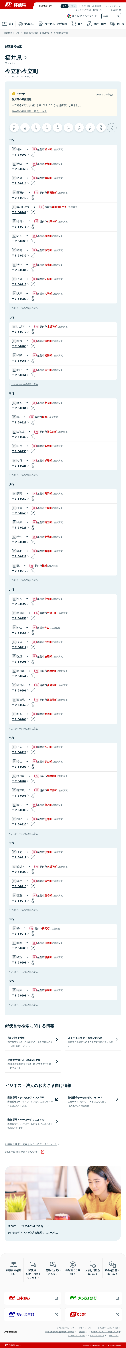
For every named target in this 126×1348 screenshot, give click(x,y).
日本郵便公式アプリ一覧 (76, 1335)
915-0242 (20, 198)
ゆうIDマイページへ (83, 15)
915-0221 (20, 466)
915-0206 (20, 767)
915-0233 (20, 241)
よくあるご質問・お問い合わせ (91, 9)
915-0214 (20, 183)
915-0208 (20, 995)
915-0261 (20, 361)
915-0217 (20, 857)
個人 (65, 6)
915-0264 (20, 719)
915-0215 (20, 934)
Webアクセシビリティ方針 (109, 1328)
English (114, 9)
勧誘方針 (82, 1332)
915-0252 (20, 705)
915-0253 (20, 618)
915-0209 (20, 810)
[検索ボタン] (119, 16)
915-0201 (20, 690)
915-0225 (20, 824)
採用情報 (96, 6)
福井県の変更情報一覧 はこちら (29, 111)
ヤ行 (90, 127)
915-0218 (20, 284)
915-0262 (20, 499)
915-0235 (20, 255)
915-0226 (20, 872)
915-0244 (20, 676)
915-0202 (20, 154)
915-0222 (20, 556)
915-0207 (20, 781)
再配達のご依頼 (72, 1272)
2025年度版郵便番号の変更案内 (22, 1151)
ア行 (14, 127)
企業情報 (86, 6)
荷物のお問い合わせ (53, 1272)
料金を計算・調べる (112, 1272)
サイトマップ (113, 1335)
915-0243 (20, 513)
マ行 (79, 127)
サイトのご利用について (65, 1328)
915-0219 (20, 332)
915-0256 (20, 169)
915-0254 (20, 375)
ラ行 (101, 127)
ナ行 (57, 127)
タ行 (46, 127)
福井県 (46, 33)
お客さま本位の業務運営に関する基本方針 (59, 1332)
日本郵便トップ (11, 33)
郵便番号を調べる (13, 1272)
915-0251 (20, 796)
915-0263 (20, 948)
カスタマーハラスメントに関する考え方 (104, 1332)
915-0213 (20, 886)
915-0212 (20, 647)
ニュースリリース (111, 6)
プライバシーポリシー (86, 1328)
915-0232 (20, 437)
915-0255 (20, 451)
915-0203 (20, 346)
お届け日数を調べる (92, 1272)
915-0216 (20, 227)
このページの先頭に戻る (24, 308)
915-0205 (20, 662)
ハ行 (68, 127)
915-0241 (20, 212)
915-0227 (20, 604)
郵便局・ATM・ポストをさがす (33, 1273)
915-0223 (20, 422)
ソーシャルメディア (97, 1335)
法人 (73, 6)
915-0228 (20, 299)
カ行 (25, 127)
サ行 (36, 127)
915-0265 (20, 633)
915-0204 (20, 542)
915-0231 (20, 408)
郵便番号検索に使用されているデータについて (31, 1144)
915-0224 (20, 752)
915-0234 (20, 270)
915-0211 (20, 901)
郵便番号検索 (31, 33)
